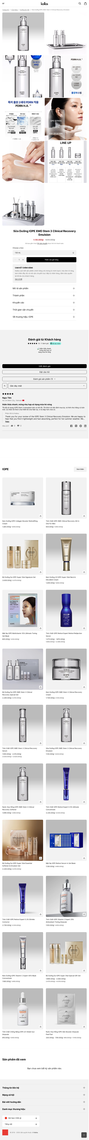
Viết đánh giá (43, 362)
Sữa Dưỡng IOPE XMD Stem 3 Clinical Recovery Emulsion (59, 741)
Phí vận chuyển (41, 239)
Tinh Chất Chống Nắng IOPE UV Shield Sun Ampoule (18, 1020)
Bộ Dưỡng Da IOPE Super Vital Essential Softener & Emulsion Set (17, 854)
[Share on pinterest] (79, 421)
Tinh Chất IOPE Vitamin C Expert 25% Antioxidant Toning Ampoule (59, 909)
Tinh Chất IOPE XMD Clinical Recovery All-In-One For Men (62, 517)
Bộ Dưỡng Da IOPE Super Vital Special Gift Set (62, 963)
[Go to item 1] (43, 350)
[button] (3, 3)
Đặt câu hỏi (44, 367)
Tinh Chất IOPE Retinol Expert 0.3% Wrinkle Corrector (18, 909)
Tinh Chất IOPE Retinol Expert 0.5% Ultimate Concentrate (61, 798)
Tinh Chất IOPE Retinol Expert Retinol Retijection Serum (59, 627)
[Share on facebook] (69, 421)
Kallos (36, 1132)
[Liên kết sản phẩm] (22, 498)
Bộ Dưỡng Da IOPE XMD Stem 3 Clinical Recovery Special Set (17, 685)
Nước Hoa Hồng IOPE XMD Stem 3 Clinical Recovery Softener (18, 798)
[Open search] (4, 381)
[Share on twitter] (74, 421)
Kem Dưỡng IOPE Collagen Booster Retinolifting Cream (20, 517)
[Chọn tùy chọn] (39, 510)
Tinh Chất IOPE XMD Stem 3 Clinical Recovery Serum (19, 741)
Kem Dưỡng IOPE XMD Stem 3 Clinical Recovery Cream (59, 685)
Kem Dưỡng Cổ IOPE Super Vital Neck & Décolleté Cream (60, 572)
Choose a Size (17, 243)
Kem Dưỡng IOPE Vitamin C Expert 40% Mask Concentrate (19, 964)
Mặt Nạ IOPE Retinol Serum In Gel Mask (60, 853)
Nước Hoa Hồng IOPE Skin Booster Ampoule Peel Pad (61, 1020)
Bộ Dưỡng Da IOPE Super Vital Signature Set (19, 571)
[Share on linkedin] (83, 421)
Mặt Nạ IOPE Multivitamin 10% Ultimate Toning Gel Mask (19, 627)
